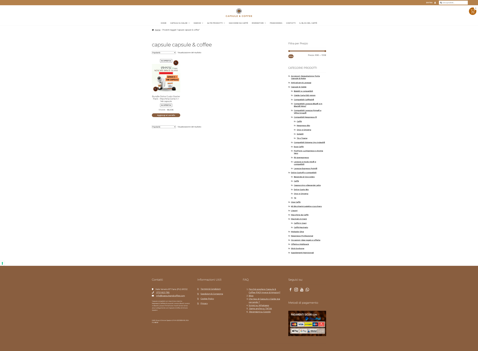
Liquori (294, 211)
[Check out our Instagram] (296, 290)
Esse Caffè (299, 147)
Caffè (299, 121)
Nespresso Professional (302, 236)
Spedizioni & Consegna (212, 294)
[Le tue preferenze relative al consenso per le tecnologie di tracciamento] (2, 263)
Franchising (276, 23)
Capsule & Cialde (178, 23)
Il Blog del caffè (308, 23)
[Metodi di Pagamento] (307, 323)
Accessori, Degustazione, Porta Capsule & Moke (305, 77)
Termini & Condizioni (211, 289)
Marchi (197, 23)
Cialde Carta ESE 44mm (304, 95)
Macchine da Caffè (238, 23)
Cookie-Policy (207, 299)
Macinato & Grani (299, 219)
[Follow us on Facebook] (290, 290)
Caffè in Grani (300, 223)
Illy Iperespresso (301, 157)
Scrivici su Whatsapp (259, 305)
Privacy (204, 303)
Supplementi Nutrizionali (302, 253)
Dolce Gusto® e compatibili (303, 173)
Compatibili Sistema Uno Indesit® (309, 142)
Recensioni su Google (260, 312)
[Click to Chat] (307, 290)
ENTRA (429, 2)
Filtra (291, 56)
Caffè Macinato (301, 227)
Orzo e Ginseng (304, 130)
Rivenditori (258, 23)
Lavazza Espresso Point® (305, 168)
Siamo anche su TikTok (260, 308)
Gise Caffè (295, 202)
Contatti (291, 23)
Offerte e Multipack (300, 244)
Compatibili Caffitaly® (304, 100)
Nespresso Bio (303, 125)
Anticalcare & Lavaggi (301, 83)
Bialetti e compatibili (303, 91)
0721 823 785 (163, 292)
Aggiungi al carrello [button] (166, 115)
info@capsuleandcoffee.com (170, 296)
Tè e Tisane (302, 138)
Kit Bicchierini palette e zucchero (306, 206)
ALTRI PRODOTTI (215, 23)
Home (157, 30)
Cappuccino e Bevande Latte (307, 185)
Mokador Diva (297, 232)
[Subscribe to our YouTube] (302, 290)
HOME (163, 23)
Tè (295, 198)
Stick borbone (297, 248)
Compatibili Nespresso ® (305, 117)
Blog (251, 296)
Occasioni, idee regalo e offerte (305, 240)
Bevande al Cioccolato (304, 177)
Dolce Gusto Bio (301, 189)
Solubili (300, 134)
